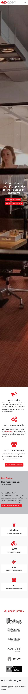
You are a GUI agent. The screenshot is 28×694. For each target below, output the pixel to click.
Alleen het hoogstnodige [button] (11, 691)
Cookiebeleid (4, 686)
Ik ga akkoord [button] (22, 691)
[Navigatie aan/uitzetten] (25, 2)
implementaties (9, 431)
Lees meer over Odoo (13, 199)
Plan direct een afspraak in (14, 203)
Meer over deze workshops (11, 505)
